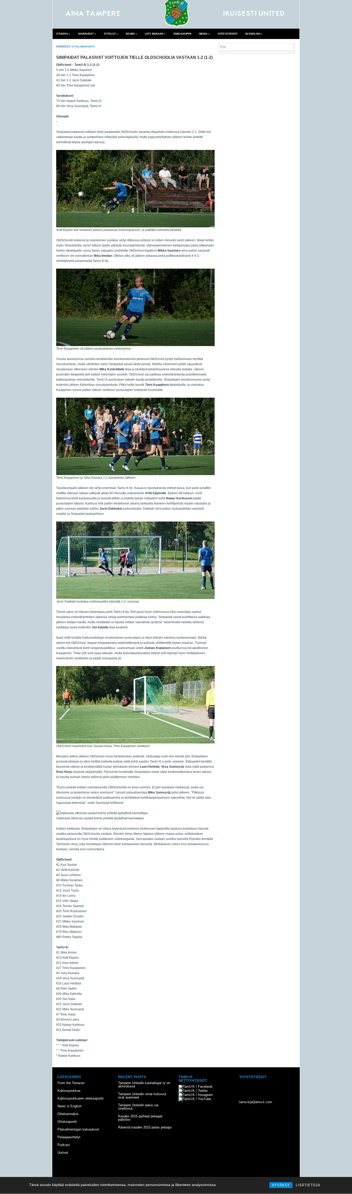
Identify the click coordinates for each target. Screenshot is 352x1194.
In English (254, 33)
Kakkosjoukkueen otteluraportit (80, 1098)
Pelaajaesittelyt (68, 1137)
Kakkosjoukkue (68, 1091)
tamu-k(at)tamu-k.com (255, 1102)
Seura (131, 33)
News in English (69, 1106)
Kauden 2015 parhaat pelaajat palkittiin (140, 1117)
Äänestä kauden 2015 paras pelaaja (144, 1127)
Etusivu (63, 33)
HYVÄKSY (281, 1185)
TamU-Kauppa (182, 33)
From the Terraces (71, 1083)
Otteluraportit (83, 46)
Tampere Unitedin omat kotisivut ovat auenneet (142, 1095)
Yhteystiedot (227, 33)
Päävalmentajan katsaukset (78, 1129)
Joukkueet (87, 33)
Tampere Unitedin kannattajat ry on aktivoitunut (144, 1084)
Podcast (63, 1145)
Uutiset (62, 1153)
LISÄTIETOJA (308, 1185)
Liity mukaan (155, 33)
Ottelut (111, 33)
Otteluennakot (67, 1114)
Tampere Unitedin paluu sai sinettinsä (138, 1106)
